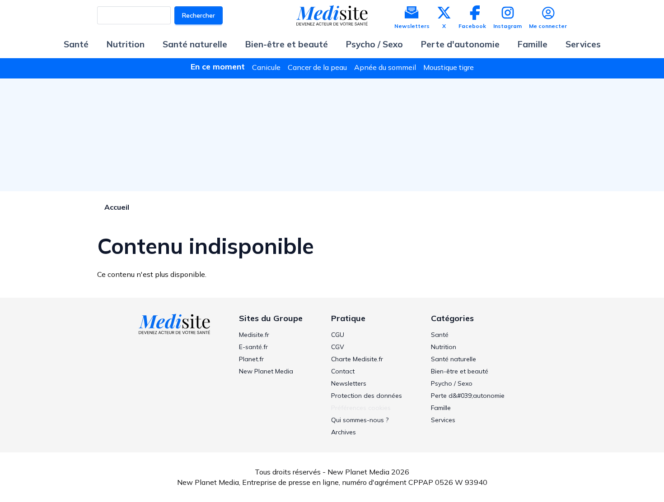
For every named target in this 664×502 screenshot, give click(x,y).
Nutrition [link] (443, 347)
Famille (532, 44)
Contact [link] (343, 371)
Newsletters (412, 26)
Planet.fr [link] (251, 359)
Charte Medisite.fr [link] (357, 359)
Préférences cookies (361, 408)
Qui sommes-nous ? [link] (359, 420)
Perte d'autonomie (460, 44)
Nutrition (126, 44)
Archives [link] (343, 432)
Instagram (507, 26)
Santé (76, 44)
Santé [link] (440, 335)
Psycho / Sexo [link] (451, 383)
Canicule (266, 67)
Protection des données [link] (366, 395)
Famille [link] (441, 408)
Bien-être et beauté (286, 44)
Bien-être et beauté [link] (459, 371)
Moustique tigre (448, 67)
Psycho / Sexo (374, 44)
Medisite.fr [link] (254, 335)
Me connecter (548, 26)
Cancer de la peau (317, 67)
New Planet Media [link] (266, 371)
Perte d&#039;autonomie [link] (468, 395)
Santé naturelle (195, 44)
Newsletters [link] (348, 383)
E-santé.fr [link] (253, 347)
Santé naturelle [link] (453, 359)
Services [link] (443, 420)
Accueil (116, 207)
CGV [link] (337, 347)
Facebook (472, 26)
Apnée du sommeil (385, 67)
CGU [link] (337, 335)
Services (583, 44)
